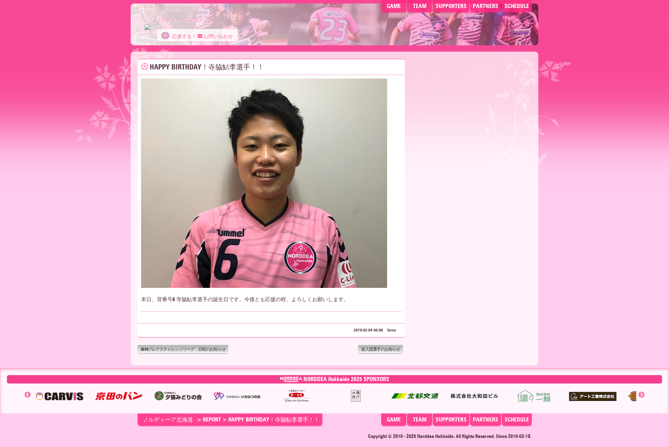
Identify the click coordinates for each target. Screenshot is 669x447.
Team (419, 6)
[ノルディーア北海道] (147, 24)
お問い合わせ (217, 36)
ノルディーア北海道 (168, 419)
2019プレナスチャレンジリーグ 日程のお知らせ (183, 349)
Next (641, 395)
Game (394, 6)
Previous (27, 395)
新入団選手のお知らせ (380, 349)
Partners (485, 419)
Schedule (517, 6)
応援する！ (184, 36)
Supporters (451, 6)
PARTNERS (485, 6)
